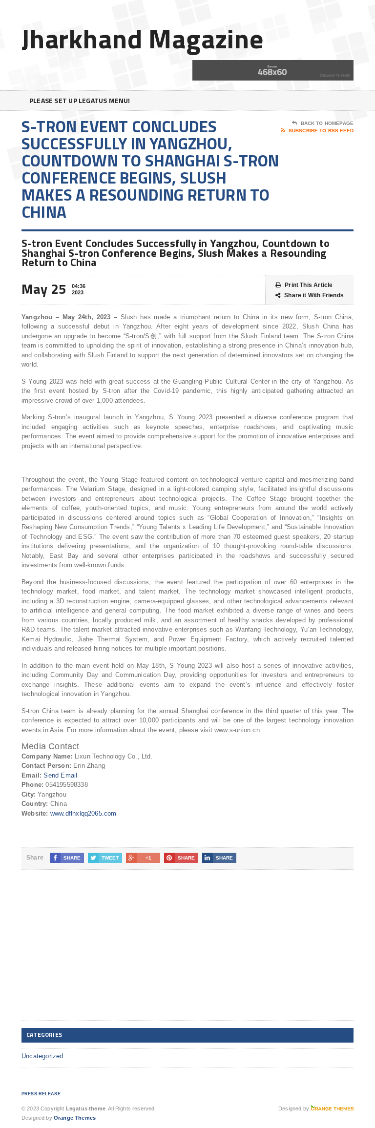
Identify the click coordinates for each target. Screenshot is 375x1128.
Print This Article (309, 285)
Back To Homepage (327, 123)
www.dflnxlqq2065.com (83, 813)
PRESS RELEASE (41, 1093)
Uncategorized (42, 1056)
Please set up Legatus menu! (79, 100)
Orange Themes (75, 1118)
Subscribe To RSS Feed (321, 130)
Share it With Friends (314, 295)
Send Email (60, 775)
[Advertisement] (94, 953)
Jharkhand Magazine (142, 38)
